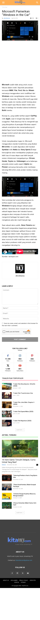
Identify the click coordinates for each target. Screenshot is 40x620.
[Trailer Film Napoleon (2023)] (7, 423)
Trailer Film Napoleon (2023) (22, 420)
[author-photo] (20, 273)
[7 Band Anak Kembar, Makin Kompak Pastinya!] (7, 487)
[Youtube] (28, 573)
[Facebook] (12, 573)
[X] (23, 573)
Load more (19, 430)
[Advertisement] (20, 62)
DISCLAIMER (14, 580)
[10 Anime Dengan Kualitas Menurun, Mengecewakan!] (7, 496)
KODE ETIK (33, 580)
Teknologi (4, 7)
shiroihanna (7, 18)
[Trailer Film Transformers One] (7, 395)
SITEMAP (23, 582)
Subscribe (20, 364)
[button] (3, 2)
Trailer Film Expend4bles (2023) (23, 411)
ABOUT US (6, 580)
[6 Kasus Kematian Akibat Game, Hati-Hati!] (7, 505)
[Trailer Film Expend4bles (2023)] (7, 414)
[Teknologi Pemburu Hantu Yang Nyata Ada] (7, 477)
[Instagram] (17, 573)
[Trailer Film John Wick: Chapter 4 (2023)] (7, 404)
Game (4, 456)
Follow (20, 354)
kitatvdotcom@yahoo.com (24, 560)
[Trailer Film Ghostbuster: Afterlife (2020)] (7, 386)
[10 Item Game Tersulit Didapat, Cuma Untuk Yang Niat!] (20, 448)
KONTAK (16, 582)
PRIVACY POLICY (23, 580)
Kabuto (4, 464)
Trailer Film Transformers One (23, 393)
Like (8, 354)
